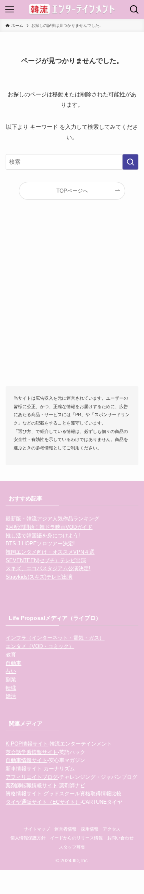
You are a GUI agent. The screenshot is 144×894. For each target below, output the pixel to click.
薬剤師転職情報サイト (32, 785)
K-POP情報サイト (27, 744)
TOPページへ (72, 191)
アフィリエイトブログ (32, 777)
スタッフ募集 (72, 847)
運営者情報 (65, 829)
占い (11, 671)
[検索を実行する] (130, 162)
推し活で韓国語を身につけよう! (43, 535)
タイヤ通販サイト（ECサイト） (43, 802)
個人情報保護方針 (28, 837)
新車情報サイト (24, 769)
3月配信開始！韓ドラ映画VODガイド (49, 527)
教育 (11, 655)
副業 (11, 680)
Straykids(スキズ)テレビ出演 (39, 577)
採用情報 (89, 829)
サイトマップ (37, 829)
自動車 (13, 663)
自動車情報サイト (26, 760)
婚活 (11, 696)
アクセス (111, 829)
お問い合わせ (120, 837)
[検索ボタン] (134, 9)
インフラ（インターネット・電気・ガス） (55, 638)
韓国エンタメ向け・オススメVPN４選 (50, 552)
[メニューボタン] (9, 9)
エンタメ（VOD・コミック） (40, 646)
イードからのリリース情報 (76, 837)
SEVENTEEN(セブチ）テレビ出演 (46, 560)
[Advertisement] (72, 304)
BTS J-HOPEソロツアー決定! (40, 543)
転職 (11, 688)
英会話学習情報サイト (32, 752)
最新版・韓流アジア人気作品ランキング (52, 519)
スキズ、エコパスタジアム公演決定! (48, 568)
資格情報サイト (24, 793)
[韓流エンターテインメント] (72, 9)
